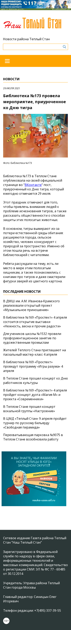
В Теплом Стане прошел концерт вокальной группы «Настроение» (29, 408)
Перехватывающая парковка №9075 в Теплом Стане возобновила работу (33, 437)
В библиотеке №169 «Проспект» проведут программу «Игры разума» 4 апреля (33, 366)
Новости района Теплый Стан (26, 39)
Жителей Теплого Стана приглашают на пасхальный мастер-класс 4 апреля (34, 352)
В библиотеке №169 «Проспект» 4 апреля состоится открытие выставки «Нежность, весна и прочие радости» (35, 321)
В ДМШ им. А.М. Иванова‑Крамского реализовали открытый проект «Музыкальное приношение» (31, 305)
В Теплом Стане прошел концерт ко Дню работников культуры (35, 380)
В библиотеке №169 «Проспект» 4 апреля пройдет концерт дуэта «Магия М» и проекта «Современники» (35, 394)
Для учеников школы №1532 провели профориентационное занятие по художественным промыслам (32, 338)
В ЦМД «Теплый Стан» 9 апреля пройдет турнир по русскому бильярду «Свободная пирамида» (35, 422)
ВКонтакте (33, 185)
